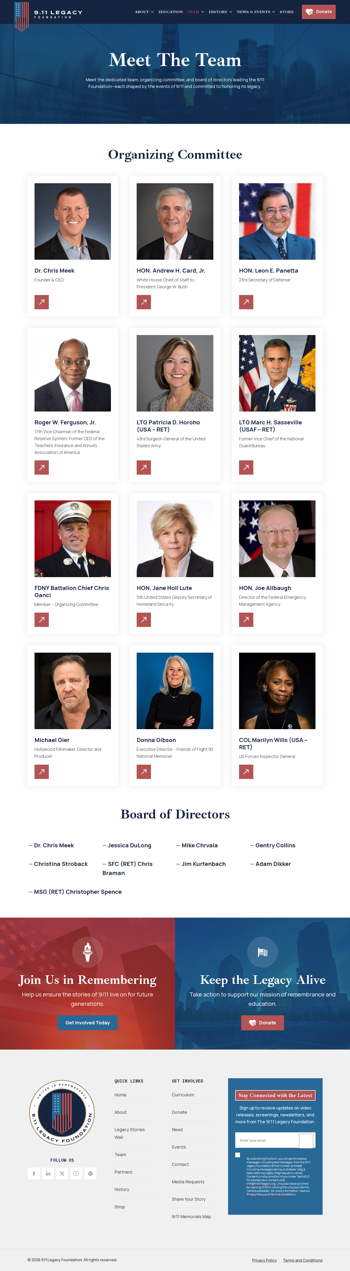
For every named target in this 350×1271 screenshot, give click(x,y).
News (177, 1129)
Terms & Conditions (282, 1194)
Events (179, 1147)
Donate (323, 11)
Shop (120, 1207)
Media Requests (188, 1182)
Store (287, 12)
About (142, 12)
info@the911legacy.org (261, 1184)
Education (171, 12)
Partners (123, 1172)
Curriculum (183, 1095)
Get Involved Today (87, 1022)
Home (120, 1095)
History (218, 12)
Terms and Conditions (303, 1260)
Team (193, 12)
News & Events (253, 12)
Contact (180, 1164)
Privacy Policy (255, 1194)
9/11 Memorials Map (191, 1216)
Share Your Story (189, 1199)
